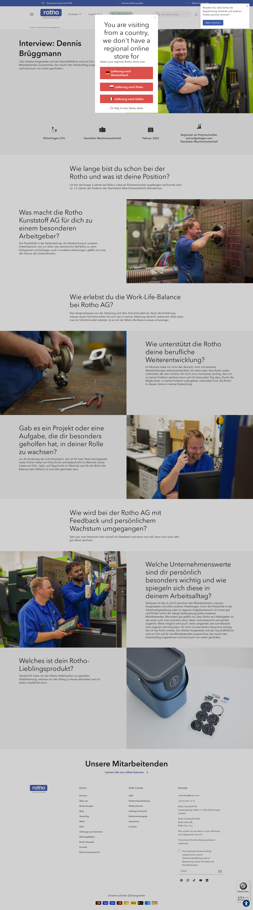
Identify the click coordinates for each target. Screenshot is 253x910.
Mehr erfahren (213, 22)
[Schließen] (155, 17)
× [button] (247, 6)
